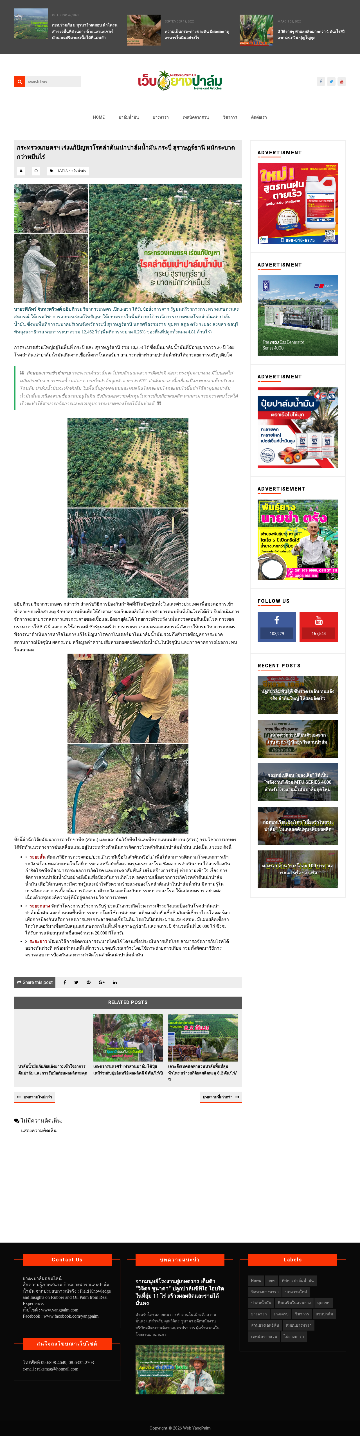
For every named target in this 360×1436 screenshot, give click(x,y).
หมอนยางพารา (299, 1325)
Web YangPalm (196, 1428)
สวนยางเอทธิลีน (265, 1325)
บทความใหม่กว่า (38, 1097)
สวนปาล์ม (324, 1314)
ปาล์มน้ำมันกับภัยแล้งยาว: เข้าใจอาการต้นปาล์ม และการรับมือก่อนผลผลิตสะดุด (52, 1070)
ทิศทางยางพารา (265, 1292)
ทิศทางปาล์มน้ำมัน (298, 1280)
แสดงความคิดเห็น (39, 1130)
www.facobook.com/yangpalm (71, 1316)
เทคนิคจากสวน (196, 117)
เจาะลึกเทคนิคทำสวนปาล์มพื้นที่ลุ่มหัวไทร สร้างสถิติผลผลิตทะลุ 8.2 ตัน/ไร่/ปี (202, 1073)
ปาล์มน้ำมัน (129, 117)
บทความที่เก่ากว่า (218, 1097)
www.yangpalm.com (59, 1310)
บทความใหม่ (296, 1292)
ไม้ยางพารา (294, 1336)
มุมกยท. (323, 1302)
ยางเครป (281, 1314)
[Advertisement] (128, 1178)
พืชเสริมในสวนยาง (294, 1302)
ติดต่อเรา (259, 117)
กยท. (271, 1280)
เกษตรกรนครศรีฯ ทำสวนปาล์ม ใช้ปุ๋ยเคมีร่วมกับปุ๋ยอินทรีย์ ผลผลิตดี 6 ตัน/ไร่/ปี (128, 1070)
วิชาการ (230, 117)
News (256, 1280)
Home (99, 117)
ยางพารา (161, 117)
